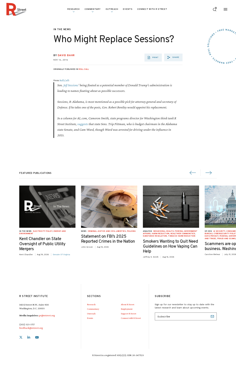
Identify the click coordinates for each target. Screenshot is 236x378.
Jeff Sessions (70, 85)
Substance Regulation (155, 236)
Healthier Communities (182, 234)
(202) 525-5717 (27, 324)
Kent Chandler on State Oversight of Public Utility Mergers (42, 244)
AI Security (219, 231)
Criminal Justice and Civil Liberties (107, 231)
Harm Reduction (160, 234)
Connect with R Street (152, 9)
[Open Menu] (225, 9)
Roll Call (84, 69)
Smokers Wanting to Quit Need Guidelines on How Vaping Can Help (170, 246)
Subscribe (213, 316)
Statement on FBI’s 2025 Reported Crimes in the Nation (108, 239)
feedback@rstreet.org (31, 328)
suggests (82, 124)
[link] (20, 337)
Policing (131, 231)
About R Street (127, 304)
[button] (173, 57)
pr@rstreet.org (47, 315)
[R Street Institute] (16, 9)
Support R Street (128, 313)
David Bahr (66, 55)
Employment (126, 309)
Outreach (112, 9)
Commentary (93, 309)
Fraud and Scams (226, 239)
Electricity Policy (42, 231)
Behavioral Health (163, 231)
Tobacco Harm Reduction (181, 236)
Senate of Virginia (61, 254)
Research (91, 304)
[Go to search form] (215, 9)
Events (127, 9)
